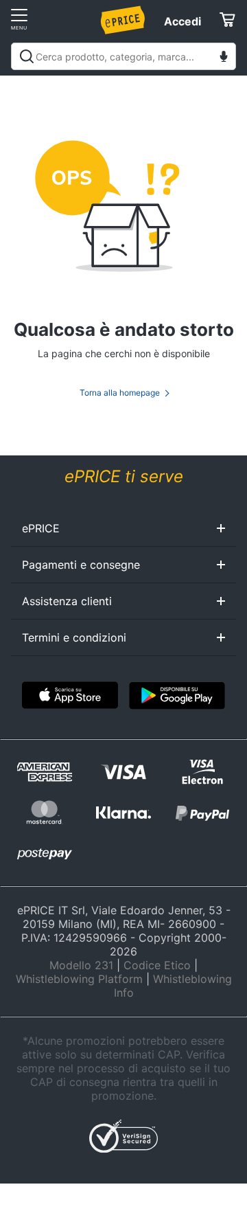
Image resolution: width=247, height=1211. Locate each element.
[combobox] (123, 56)
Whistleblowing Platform (79, 979)
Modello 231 (81, 965)
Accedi (182, 21)
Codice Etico (157, 965)
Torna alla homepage (120, 392)
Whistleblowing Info (173, 985)
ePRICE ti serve (123, 476)
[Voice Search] (223, 58)
